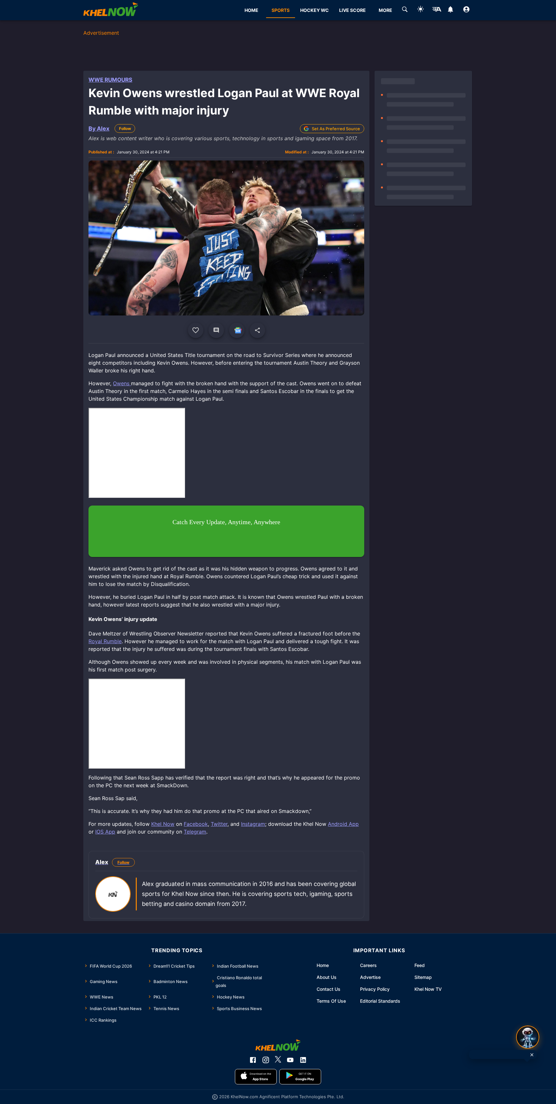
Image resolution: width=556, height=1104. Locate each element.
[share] (257, 330)
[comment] (216, 330)
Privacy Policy (375, 989)
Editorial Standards (380, 1001)
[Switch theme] (420, 10)
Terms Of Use (331, 1001)
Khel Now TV (428, 989)
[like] (195, 330)
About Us (327, 977)
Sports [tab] (281, 10)
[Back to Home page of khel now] (110, 10)
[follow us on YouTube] (290, 1060)
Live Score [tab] (352, 10)
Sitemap (423, 977)
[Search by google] (405, 10)
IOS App (105, 831)
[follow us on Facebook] (253, 1060)
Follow (125, 128)
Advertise (370, 977)
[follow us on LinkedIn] (303, 1060)
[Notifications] (450, 10)
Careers (368, 965)
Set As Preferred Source (336, 128)
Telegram (195, 831)
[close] (532, 1055)
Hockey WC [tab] (314, 10)
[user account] (466, 10)
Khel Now (162, 824)
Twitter (219, 824)
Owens (122, 383)
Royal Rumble (105, 641)
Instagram (253, 824)
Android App (343, 824)
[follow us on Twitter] (278, 1060)
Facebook (196, 824)
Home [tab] (251, 10)
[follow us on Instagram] (266, 1060)
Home (323, 965)
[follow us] (237, 330)
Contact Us (328, 989)
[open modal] (527, 1037)
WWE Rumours (110, 80)
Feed (419, 965)
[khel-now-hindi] (436, 10)
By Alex (98, 128)
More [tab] (385, 10)
